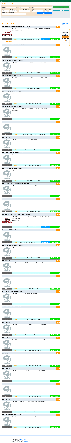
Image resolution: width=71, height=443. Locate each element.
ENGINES (68, 1)
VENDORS (48, 1)
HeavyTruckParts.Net (23, 439)
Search (3, 16)
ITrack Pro (14, 39)
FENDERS (57, 1)
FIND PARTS (43, 1)
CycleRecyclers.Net (25, 441)
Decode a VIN (61, 7)
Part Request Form (61, 10)
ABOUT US (52, 1)
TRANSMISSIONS (63, 1)
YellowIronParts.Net (28, 440)
